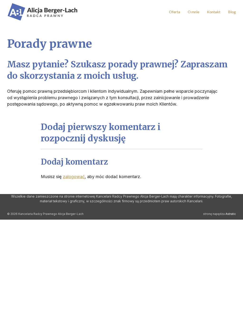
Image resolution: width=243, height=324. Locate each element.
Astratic (230, 214)
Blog (232, 11)
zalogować (74, 176)
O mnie (193, 11)
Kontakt (213, 11)
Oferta (174, 11)
